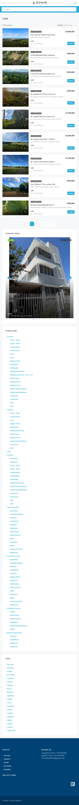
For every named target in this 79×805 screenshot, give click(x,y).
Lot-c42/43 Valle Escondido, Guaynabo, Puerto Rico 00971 (52, 74)
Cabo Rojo (10, 696)
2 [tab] (37, 320)
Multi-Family (14, 532)
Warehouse (14, 553)
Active (33, 31)
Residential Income (13, 608)
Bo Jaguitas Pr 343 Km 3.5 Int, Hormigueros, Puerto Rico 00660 (54, 94)
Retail (12, 546)
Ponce (9, 703)
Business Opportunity (14, 633)
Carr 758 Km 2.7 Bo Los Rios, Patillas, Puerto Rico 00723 (51, 184)
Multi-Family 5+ (15, 535)
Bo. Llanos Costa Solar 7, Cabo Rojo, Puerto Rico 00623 (51, 139)
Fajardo (9, 699)
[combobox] (69, 25)
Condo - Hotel (15, 340)
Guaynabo (10, 678)
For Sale (38, 31)
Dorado (9, 671)
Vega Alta (10, 706)
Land (8, 452)
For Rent (10, 455)
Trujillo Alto (11, 731)
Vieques (10, 685)
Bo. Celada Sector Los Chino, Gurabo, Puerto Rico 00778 (51, 117)
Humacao (10, 668)
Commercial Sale (13, 507)
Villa (11, 403)
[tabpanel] (39, 277)
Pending (10, 410)
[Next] (47, 224)
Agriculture (14, 511)
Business (13, 518)
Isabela (9, 720)
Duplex (12, 612)
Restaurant (14, 542)
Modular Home (15, 382)
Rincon (9, 689)
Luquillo (10, 724)
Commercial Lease (13, 556)
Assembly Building (16, 514)
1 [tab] (34, 320)
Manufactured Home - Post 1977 (21, 375)
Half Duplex (14, 364)
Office (12, 539)
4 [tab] (44, 320)
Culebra (9, 713)
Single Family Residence (18, 389)
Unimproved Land (16, 549)
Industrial (13, 525)
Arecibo (9, 727)
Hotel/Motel (14, 521)
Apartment (13, 458)
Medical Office (15, 577)
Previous (9, 278)
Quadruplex (14, 622)
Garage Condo (15, 361)
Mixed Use (13, 528)
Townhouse (14, 396)
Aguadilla (10, 717)
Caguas (9, 710)
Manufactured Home (17, 371)
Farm (12, 354)
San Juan (10, 664)
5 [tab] (47, 320)
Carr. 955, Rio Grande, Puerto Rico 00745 (45, 35)
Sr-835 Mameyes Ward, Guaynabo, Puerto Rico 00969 (50, 55)
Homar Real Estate (38, 43)
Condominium (15, 347)
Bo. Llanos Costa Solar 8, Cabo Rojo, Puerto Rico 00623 (51, 162)
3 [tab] (41, 320)
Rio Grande (11, 675)
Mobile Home (15, 378)
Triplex (12, 629)
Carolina (10, 682)
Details (71, 43)
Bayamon (10, 692)
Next (70, 278)
